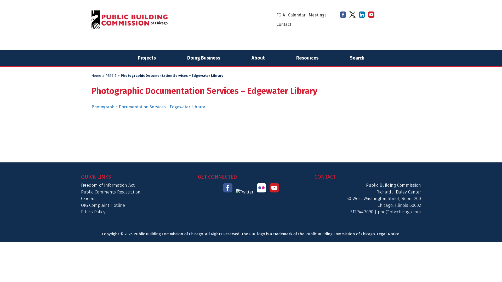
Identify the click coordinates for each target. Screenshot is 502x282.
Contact (283, 24)
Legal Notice (388, 234)
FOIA (280, 15)
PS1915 (111, 76)
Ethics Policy (93, 212)
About (258, 58)
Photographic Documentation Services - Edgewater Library (148, 106)
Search (357, 58)
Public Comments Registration (110, 192)
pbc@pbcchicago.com (399, 212)
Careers (88, 198)
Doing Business (203, 58)
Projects (147, 58)
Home (96, 76)
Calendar (297, 15)
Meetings (318, 15)
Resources (307, 58)
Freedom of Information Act (108, 185)
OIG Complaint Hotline (103, 205)
